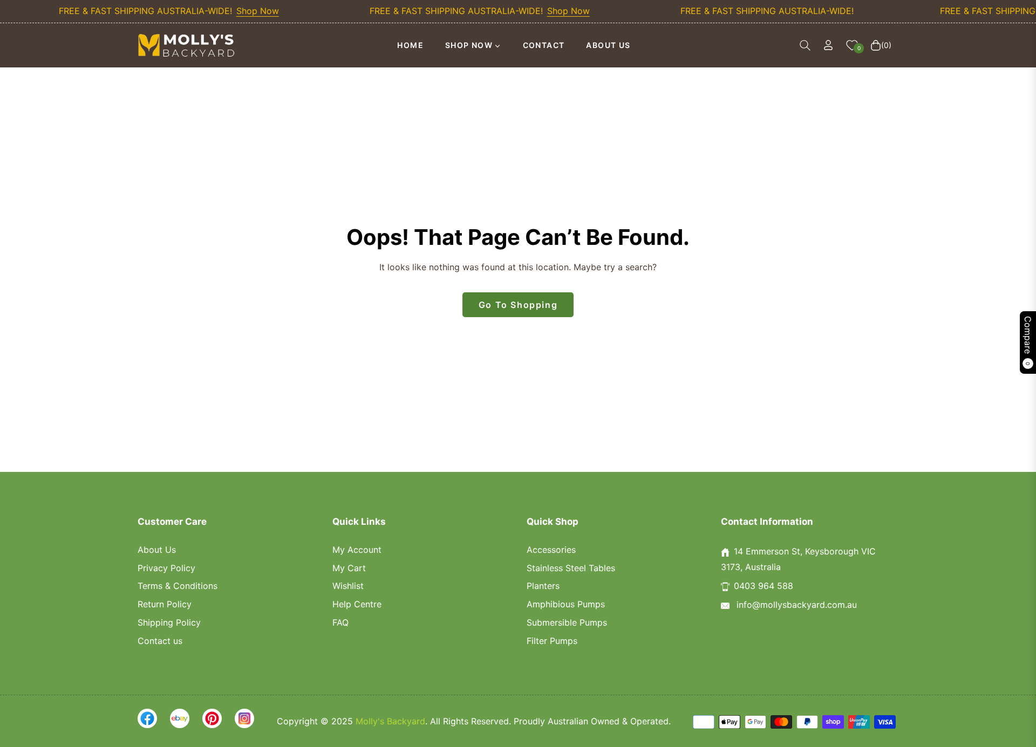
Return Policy (165, 604)
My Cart (349, 568)
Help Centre (356, 604)
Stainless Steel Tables (571, 568)
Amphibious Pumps (566, 604)
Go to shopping (518, 304)
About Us (157, 549)
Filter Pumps (552, 640)
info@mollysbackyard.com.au (795, 604)
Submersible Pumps (567, 622)
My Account (356, 549)
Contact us (160, 640)
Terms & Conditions (177, 585)
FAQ (340, 622)
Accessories (551, 549)
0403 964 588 (763, 585)
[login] (828, 45)
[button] (805, 45)
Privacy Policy (166, 568)
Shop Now (245, 10)
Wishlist (348, 585)
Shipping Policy (169, 622)
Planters (543, 585)
